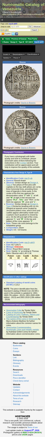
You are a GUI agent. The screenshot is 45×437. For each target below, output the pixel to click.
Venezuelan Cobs (13, 310)
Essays (16, 351)
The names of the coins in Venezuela (22, 319)
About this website (21, 396)
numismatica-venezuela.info (33, 14)
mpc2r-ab (28, 178)
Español (7, 34)
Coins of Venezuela (14, 312)
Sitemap (16, 404)
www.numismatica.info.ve (12, 14)
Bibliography (18, 360)
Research (17, 401)
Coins (15, 348)
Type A (9, 185)
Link (15, 357)
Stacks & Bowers (28, 103)
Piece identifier (19, 378)
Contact (23, 163)
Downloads (18, 375)
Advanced (36, 27)
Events (16, 366)
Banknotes (17, 346)
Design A (34, 183)
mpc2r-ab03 (29, 243)
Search (16, 372)
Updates (16, 387)
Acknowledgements (21, 393)
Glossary (17, 363)
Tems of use (18, 398)
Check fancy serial (21, 381)
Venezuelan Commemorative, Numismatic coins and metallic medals (22, 328)
